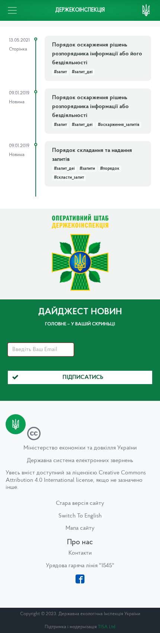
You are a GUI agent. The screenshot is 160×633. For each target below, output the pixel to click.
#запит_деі (82, 72)
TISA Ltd (106, 626)
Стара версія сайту (80, 503)
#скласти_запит (69, 177)
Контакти (80, 553)
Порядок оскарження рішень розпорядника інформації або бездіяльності (90, 107)
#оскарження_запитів (118, 125)
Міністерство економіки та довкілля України (80, 448)
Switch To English (80, 516)
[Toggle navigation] (12, 10)
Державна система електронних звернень (80, 461)
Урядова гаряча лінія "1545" (80, 566)
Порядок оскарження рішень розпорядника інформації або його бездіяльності (97, 54)
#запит (60, 72)
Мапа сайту (80, 528)
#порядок (109, 168)
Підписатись (83, 377)
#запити (87, 168)
